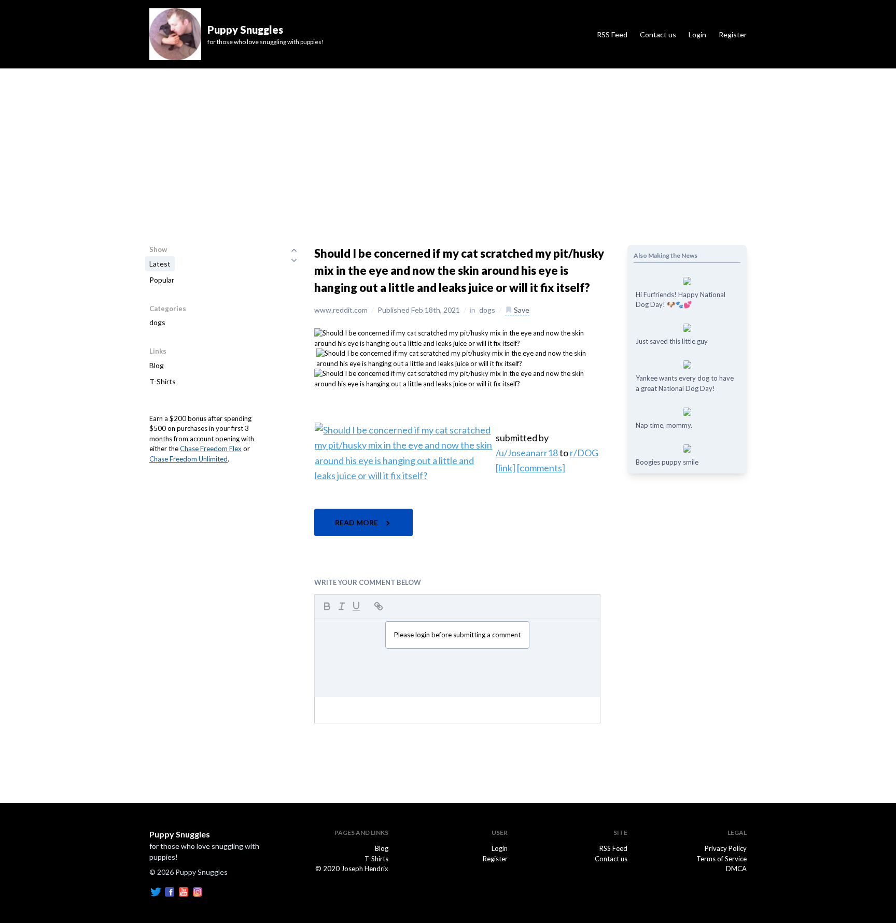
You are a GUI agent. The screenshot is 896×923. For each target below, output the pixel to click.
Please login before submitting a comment (457, 635)
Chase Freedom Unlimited (188, 459)
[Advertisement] (448, 146)
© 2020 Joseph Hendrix (351, 868)
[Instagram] (197, 891)
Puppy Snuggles (179, 834)
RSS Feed (612, 34)
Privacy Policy (726, 848)
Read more (357, 522)
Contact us (658, 34)
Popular (161, 279)
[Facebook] (169, 891)
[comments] (541, 467)
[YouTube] (183, 891)
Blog (156, 365)
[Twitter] (155, 891)
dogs (157, 322)
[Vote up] (294, 250)
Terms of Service (721, 859)
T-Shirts (162, 381)
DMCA (736, 868)
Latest (160, 263)
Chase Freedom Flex (211, 448)
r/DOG (584, 452)
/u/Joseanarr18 (527, 452)
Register (733, 34)
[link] (505, 467)
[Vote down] (294, 260)
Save (520, 309)
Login (697, 34)
